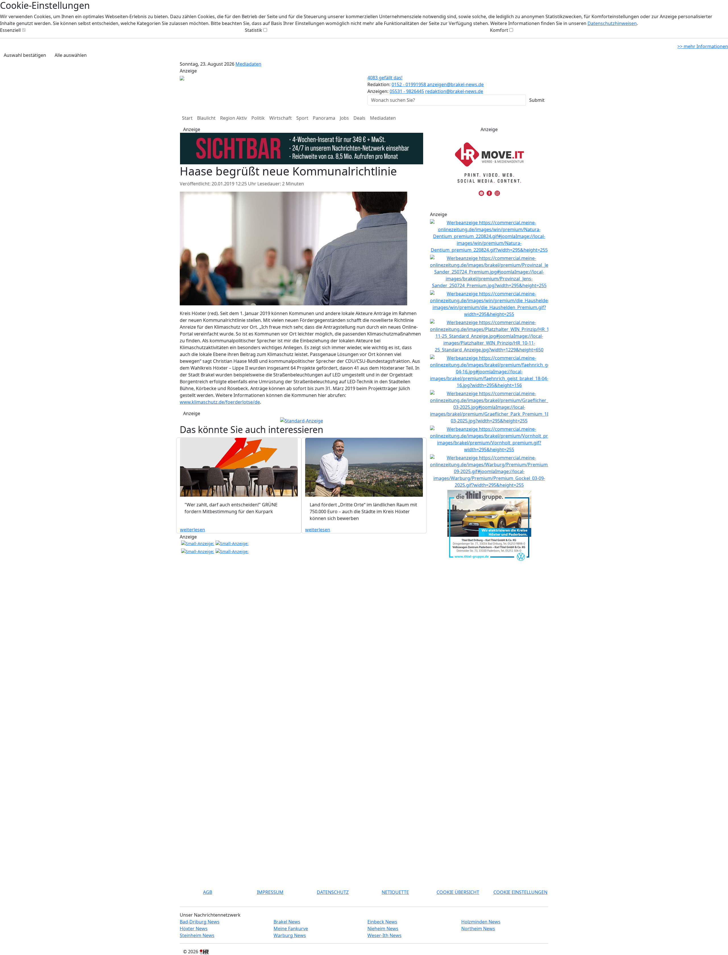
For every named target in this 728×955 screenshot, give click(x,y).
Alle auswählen (71, 55)
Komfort (499, 30)
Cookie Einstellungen (520, 892)
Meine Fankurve (291, 928)
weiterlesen (192, 530)
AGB (207, 892)
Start (187, 118)
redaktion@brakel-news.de (454, 91)
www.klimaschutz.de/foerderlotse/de (220, 402)
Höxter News (194, 928)
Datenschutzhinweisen (612, 23)
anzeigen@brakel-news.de (455, 84)
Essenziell (10, 30)
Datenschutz (333, 892)
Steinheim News (197, 935)
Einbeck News (382, 922)
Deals (359, 118)
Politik (258, 118)
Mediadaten (248, 64)
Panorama (324, 118)
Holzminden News (480, 922)
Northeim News (478, 928)
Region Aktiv (233, 118)
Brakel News (287, 922)
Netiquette (395, 892)
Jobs (344, 118)
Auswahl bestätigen (25, 55)
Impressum (270, 892)
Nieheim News (382, 928)
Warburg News (290, 935)
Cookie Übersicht (458, 892)
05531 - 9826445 (407, 91)
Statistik (253, 30)
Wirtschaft (280, 118)
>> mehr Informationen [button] (702, 46)
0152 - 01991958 (409, 84)
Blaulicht (206, 118)
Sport (302, 118)
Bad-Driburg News (200, 922)
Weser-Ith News (384, 935)
